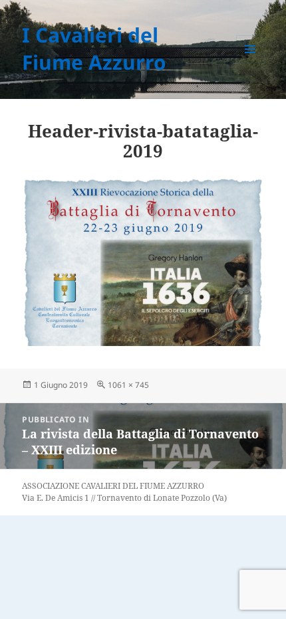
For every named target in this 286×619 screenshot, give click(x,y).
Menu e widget (250, 62)
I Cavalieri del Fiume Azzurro (94, 48)
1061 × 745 (128, 385)
